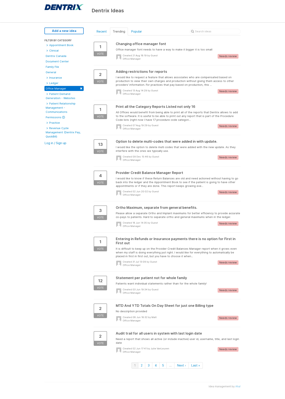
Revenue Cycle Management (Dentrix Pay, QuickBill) (63, 132)
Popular (136, 31)
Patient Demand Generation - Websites (60, 96)
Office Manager (64, 88)
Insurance (55, 77)
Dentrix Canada (56, 56)
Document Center (57, 61)
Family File (52, 66)
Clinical (53, 50)
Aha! (238, 386)
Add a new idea (64, 31)
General (51, 72)
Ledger (53, 83)
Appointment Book (60, 45)
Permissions (54, 117)
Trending (119, 31)
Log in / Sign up (55, 143)
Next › (181, 365)
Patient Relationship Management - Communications (61, 107)
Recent (101, 31)
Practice (54, 122)
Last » (195, 365)
